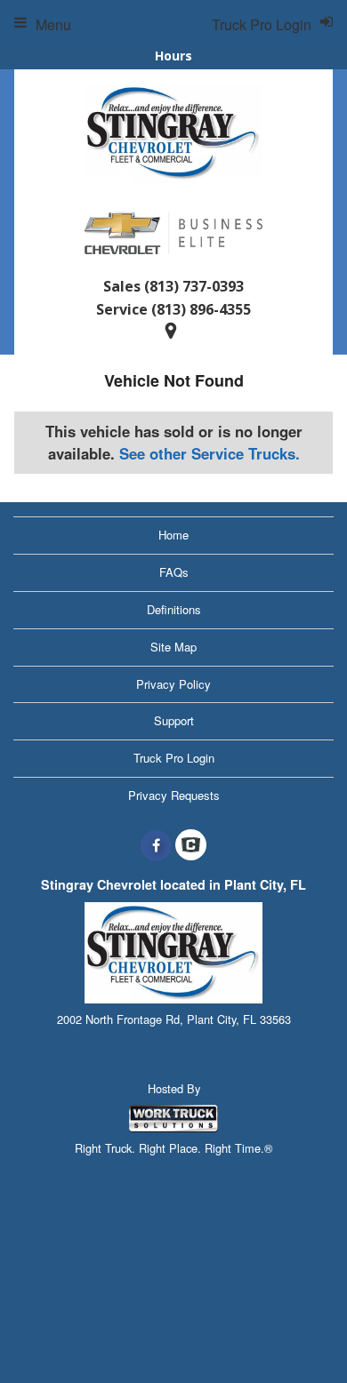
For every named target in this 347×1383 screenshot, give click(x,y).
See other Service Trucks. (209, 453)
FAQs (174, 572)
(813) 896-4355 (201, 309)
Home (173, 534)
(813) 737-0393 (194, 286)
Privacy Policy (173, 684)
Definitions (174, 609)
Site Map (173, 646)
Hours (173, 55)
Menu (53, 24)
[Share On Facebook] (156, 845)
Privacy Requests (174, 795)
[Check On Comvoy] (190, 845)
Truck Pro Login (173, 757)
